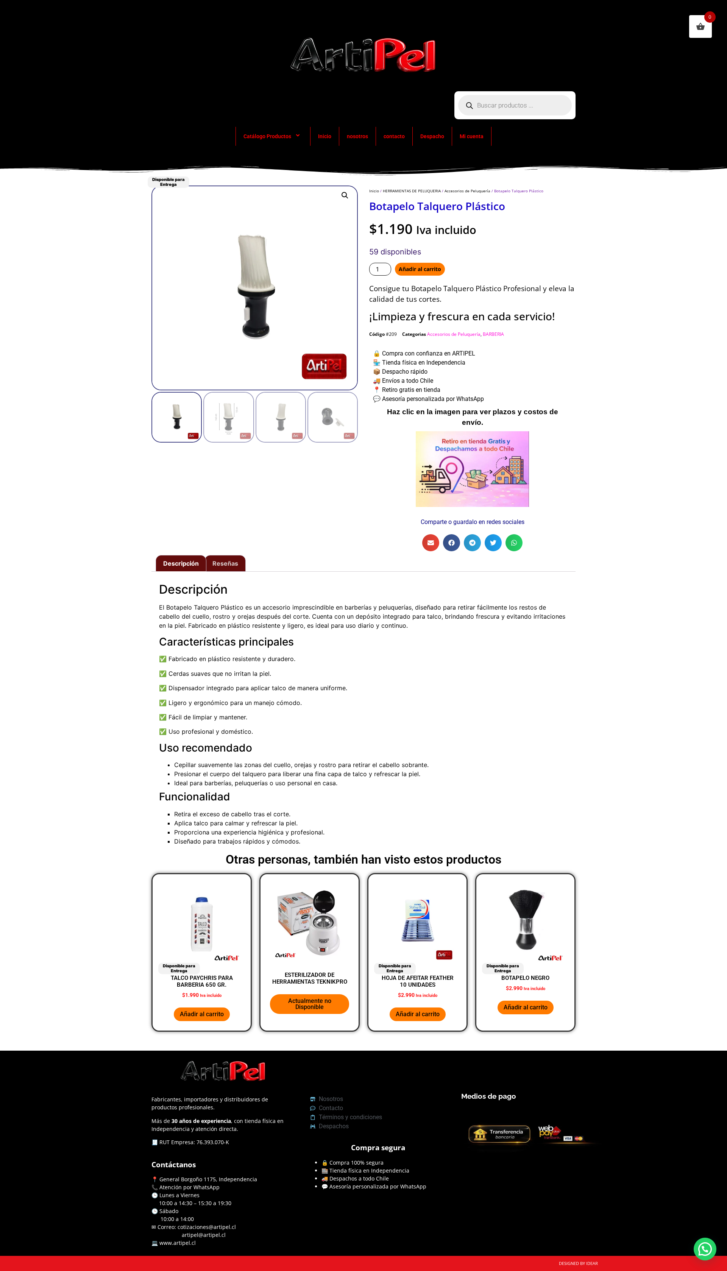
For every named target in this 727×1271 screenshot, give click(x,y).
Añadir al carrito (420, 269)
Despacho (432, 136)
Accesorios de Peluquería (467, 190)
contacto (394, 136)
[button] (345, 195)
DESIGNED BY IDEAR (578, 1263)
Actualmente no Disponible (309, 1004)
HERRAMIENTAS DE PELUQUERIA (412, 190)
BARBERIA (493, 334)
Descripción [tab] (181, 563)
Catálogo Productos (267, 136)
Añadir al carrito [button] (202, 1014)
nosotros (357, 136)
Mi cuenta (472, 136)
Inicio (324, 136)
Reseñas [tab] (225, 563)
